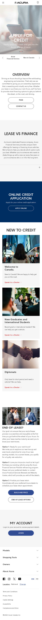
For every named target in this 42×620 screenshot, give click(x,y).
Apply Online (21, 208)
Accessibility (7, 604)
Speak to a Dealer (12, 282)
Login (21, 533)
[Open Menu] (3, 2)
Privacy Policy (7, 596)
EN (33, 579)
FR (37, 579)
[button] (19, 51)
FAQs (21, 100)
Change (23, 584)
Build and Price (21, 492)
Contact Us (21, 106)
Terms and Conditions (10, 591)
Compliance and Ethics (10, 608)
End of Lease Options (21, 500)
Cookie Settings (8, 600)
